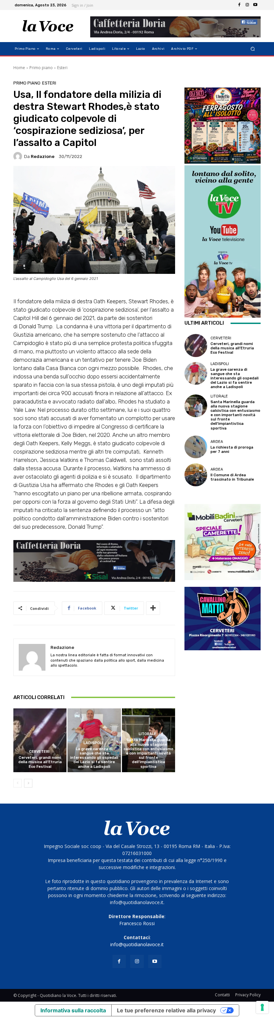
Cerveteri (39, 751)
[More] (153, 608)
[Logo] (48, 26)
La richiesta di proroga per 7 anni (232, 449)
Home (19, 67)
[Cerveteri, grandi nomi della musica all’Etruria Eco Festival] (39, 740)
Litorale (147, 734)
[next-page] (28, 783)
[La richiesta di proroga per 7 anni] (195, 447)
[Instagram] (247, 5)
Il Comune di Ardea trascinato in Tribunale (232, 477)
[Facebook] (239, 5)
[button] (252, 48)
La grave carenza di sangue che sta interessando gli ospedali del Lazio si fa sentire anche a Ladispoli (94, 758)
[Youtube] (255, 5)
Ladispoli (93, 743)
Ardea (217, 442)
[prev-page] (17, 783)
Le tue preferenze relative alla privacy (166, 1010)
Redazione (42, 156)
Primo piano (41, 67)
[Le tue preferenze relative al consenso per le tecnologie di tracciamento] (262, 1007)
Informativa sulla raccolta (73, 1010)
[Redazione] (18, 156)
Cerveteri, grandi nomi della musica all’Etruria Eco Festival (40, 762)
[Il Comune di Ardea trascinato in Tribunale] (195, 474)
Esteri (62, 67)
